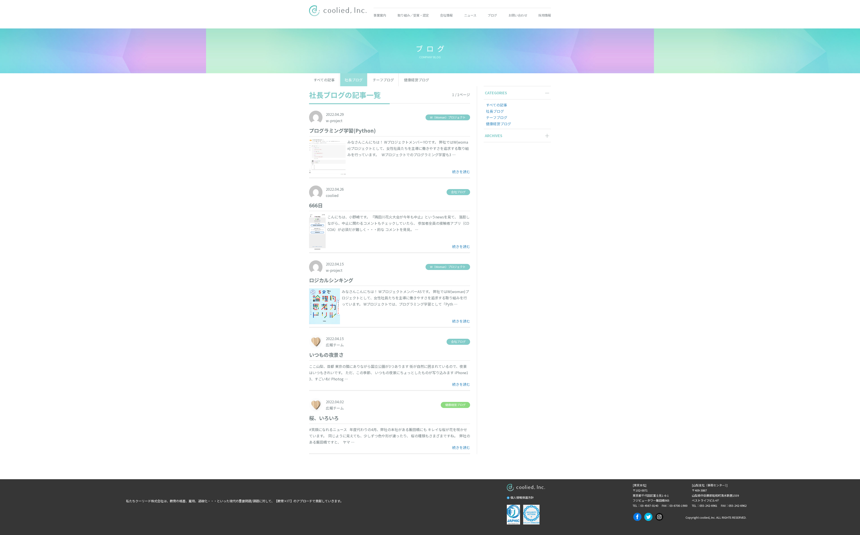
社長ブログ (354, 79)
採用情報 (544, 15)
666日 (316, 205)
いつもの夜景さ (326, 354)
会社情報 (446, 15)
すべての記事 (324, 79)
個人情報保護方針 (522, 497)
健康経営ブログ (416, 79)
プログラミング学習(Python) (342, 130)
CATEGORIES (496, 92)
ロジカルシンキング (331, 280)
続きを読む (461, 171)
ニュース (470, 15)
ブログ (492, 15)
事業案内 (380, 15)
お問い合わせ (517, 15)
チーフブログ (383, 79)
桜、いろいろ (324, 417)
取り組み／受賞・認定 (413, 15)
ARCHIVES (493, 135)
